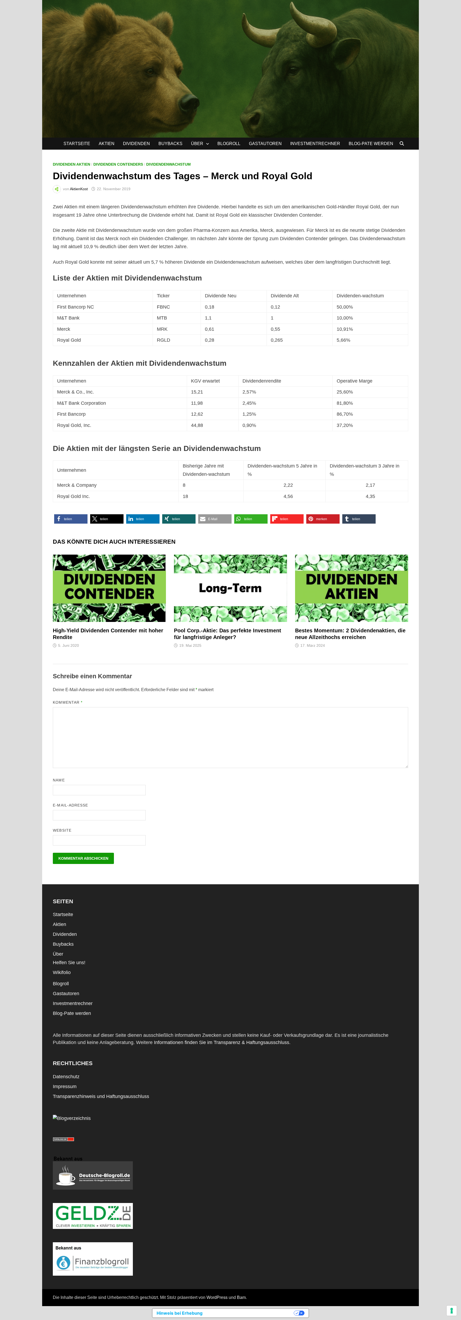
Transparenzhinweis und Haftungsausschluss (101, 1096)
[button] (71, 519)
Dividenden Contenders (118, 164)
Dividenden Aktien (71, 164)
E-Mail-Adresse (70, 805)
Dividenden (136, 143)
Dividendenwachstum (168, 164)
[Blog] (72, 1118)
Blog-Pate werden (371, 143)
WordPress (217, 1297)
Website (62, 830)
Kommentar (67, 702)
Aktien (106, 143)
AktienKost (79, 189)
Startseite (76, 143)
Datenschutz (66, 1076)
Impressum (65, 1086)
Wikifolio (62, 972)
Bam (241, 1297)
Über (197, 143)
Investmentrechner (315, 143)
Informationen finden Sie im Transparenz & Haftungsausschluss (221, 1042)
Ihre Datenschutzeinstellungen (251, 1313)
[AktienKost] (230, 68)
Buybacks (170, 143)
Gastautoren (265, 143)
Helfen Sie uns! (69, 962)
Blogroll (228, 143)
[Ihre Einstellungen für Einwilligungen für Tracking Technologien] (452, 1311)
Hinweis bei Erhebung (179, 1313)
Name (59, 780)
